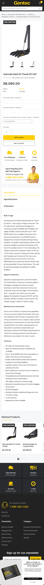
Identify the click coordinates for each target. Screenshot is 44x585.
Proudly (33, 473)
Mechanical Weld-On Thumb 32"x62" (30, 445)
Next (39, 64)
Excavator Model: (12, 107)
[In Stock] (11, 483)
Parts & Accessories (30, 531)
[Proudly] (33, 468)
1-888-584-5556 (14, 177)
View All (26, 538)
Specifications (10, 199)
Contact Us (6, 516)
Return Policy (6, 534)
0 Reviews (8, 206)
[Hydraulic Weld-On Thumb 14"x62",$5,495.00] (11, 433)
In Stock (11, 489)
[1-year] (33, 483)
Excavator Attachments (32, 527)
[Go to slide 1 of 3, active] (18, 459)
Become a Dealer (7, 527)
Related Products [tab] (11, 417)
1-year (33, 489)
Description (9, 192)
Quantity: (6, 127)
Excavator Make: (12, 98)
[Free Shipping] (11, 468)
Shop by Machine (29, 534)
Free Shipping (11, 473)
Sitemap (5, 545)
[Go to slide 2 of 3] (21, 459)
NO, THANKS (33, 582)
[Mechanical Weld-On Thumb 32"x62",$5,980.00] (32, 433)
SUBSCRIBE (35, 559)
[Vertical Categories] (3, 3)
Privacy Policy (6, 541)
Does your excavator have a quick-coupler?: (21, 117)
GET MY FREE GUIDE (33, 578)
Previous (5, 64)
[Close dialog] (42, 561)
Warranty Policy (7, 538)
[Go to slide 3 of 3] (25, 459)
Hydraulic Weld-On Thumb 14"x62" (11, 445)
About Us (5, 512)
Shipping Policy (7, 531)
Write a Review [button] (29, 78)
